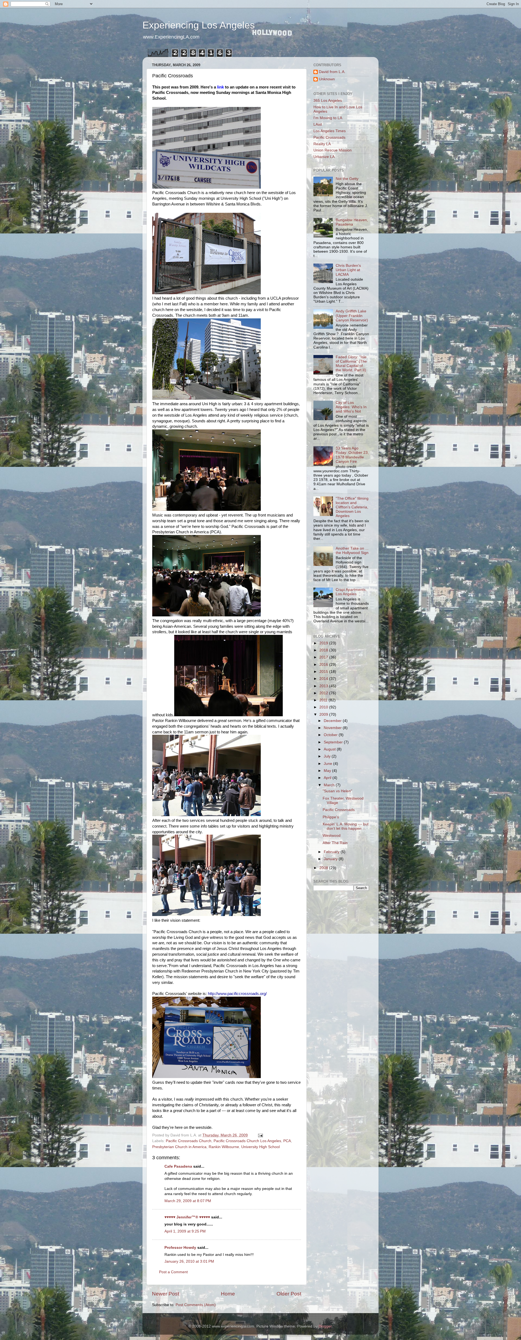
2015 (324, 672)
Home (228, 1294)
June (328, 764)
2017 (324, 657)
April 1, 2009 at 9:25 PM (185, 1231)
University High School (260, 1147)
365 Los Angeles (327, 101)
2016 (324, 665)
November (333, 728)
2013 (324, 686)
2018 (324, 650)
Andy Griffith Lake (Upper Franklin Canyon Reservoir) (352, 315)
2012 (324, 693)
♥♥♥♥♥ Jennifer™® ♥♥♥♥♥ (187, 1217)
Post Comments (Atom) (196, 1305)
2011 (324, 700)
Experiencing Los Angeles (198, 25)
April (328, 778)
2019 (324, 643)
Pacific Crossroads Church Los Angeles (247, 1141)
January (331, 859)
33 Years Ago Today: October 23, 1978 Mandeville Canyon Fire (352, 455)
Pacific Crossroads (329, 137)
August (330, 749)
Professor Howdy (180, 1248)
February (332, 852)
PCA (287, 1141)
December (333, 721)
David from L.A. (332, 72)
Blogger (325, 1326)
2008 (324, 868)
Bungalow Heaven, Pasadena (352, 222)
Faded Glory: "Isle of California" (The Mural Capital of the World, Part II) (351, 363)
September (334, 742)
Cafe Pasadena (178, 1166)
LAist (317, 124)
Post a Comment (173, 1272)
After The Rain (335, 843)
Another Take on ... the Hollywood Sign (352, 550)
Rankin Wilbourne (224, 1147)
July (328, 756)
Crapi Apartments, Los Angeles (351, 592)
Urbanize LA (324, 157)
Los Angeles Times (329, 131)
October (331, 735)
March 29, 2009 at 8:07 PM (187, 1201)
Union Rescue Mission (332, 150)
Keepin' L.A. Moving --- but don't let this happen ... (345, 826)
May (328, 771)
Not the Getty (347, 179)
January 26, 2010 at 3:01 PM (189, 1261)
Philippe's (331, 817)
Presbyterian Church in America (179, 1147)
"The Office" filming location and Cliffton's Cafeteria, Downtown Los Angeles (352, 507)
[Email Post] (260, 1135)
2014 (324, 679)
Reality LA (322, 144)
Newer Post (165, 1294)
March (330, 785)
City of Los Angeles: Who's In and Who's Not (351, 407)
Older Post (289, 1294)
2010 (324, 707)
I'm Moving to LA (327, 118)
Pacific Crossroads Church (188, 1141)
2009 (324, 714)
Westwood (332, 836)
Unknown (327, 79)
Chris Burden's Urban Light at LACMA (348, 270)
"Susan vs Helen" (337, 791)
